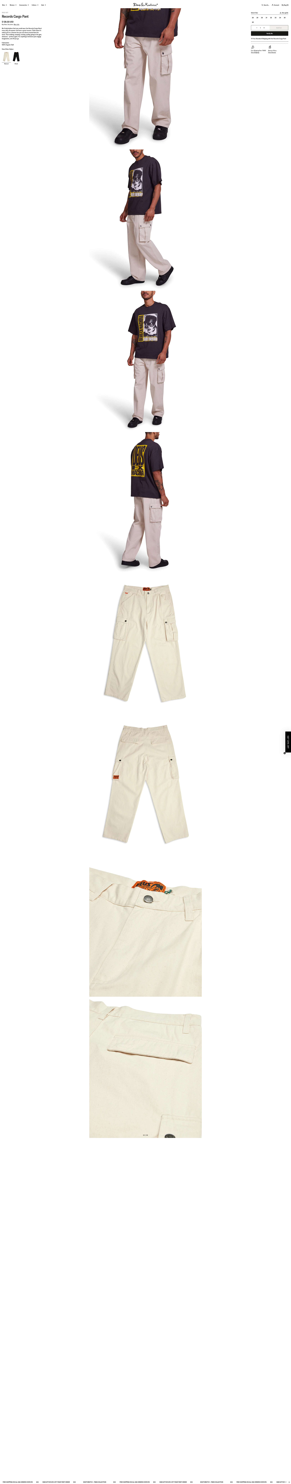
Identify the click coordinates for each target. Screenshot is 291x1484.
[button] (288, 742)
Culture (34, 5)
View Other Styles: (8, 49)
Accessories (23, 5)
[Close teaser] (284, 753)
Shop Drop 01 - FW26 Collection (103, 1482)
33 (275, 18)
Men (3, 5)
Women (12, 5)
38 (253, 22)
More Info (16, 24)
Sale (42, 5)
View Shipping (255, 52)
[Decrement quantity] (257, 27)
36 (284, 18)
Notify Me (270, 33)
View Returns (272, 52)
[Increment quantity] (264, 27)
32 (271, 18)
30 (262, 18)
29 (257, 18)
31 (266, 18)
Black (16, 64)
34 (280, 18)
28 (253, 18)
